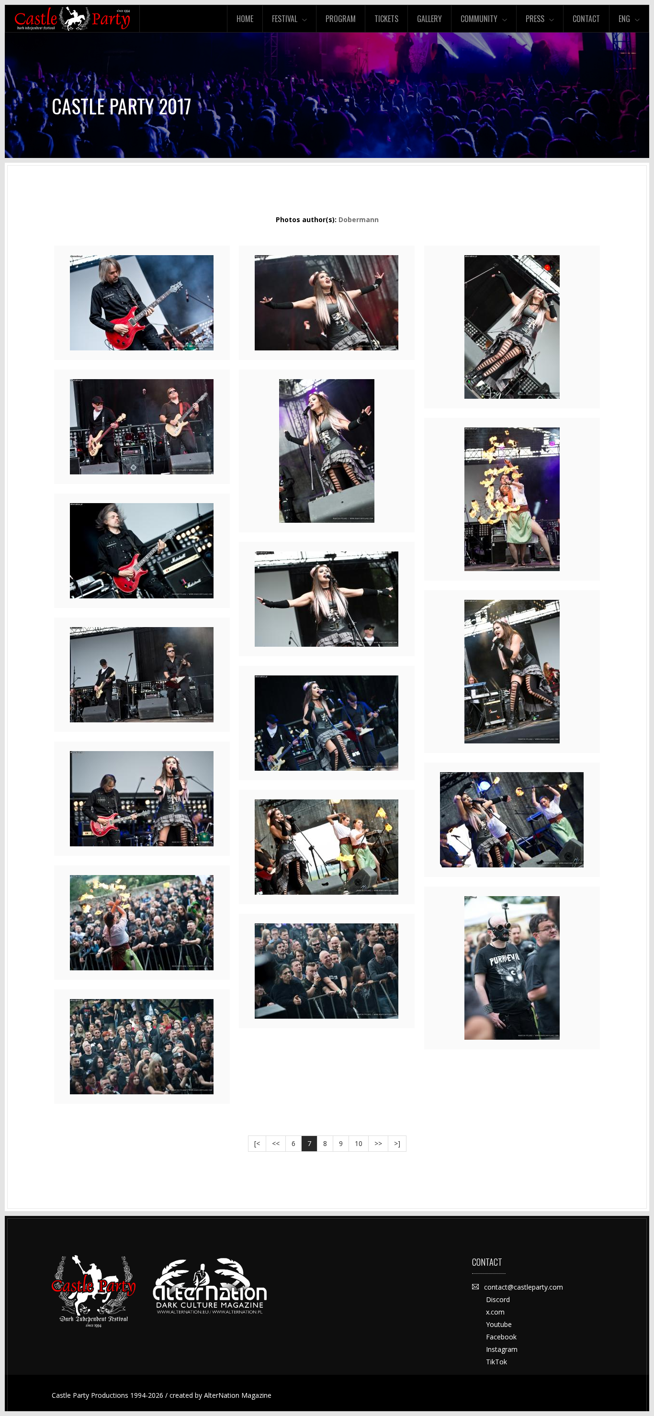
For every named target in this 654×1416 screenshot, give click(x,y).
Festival (284, 18)
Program (341, 18)
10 (358, 1143)
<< (276, 1143)
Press (535, 18)
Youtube (499, 1324)
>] (397, 1143)
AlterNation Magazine (237, 1395)
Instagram (502, 1349)
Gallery (429, 18)
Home (245, 18)
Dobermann (358, 219)
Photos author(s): (327, 219)
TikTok (496, 1361)
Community (479, 18)
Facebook (501, 1336)
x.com (495, 1311)
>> (378, 1143)
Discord (498, 1299)
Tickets (386, 18)
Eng (624, 18)
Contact (586, 18)
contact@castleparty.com (523, 1287)
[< (257, 1143)
